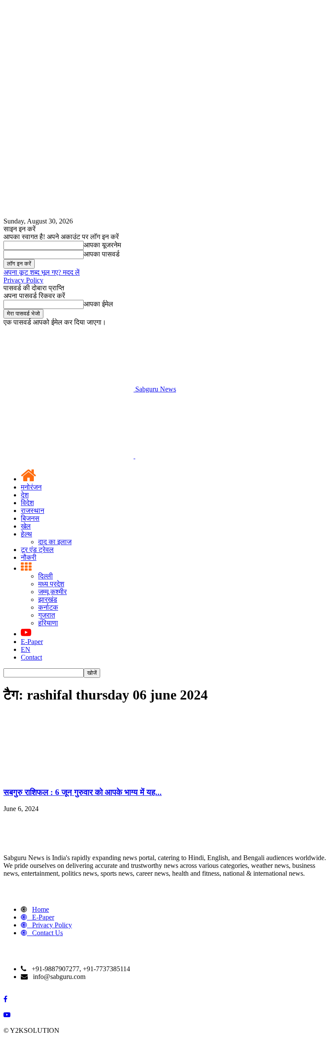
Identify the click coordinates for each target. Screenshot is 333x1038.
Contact (31, 657)
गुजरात (46, 615)
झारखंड (47, 599)
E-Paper (32, 641)
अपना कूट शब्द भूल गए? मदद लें (41, 272)
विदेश (27, 502)
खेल (26, 526)
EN (25, 649)
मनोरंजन (31, 487)
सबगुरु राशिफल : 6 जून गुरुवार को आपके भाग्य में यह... (82, 792)
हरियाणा (48, 623)
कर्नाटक (48, 607)
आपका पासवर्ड (102, 254)
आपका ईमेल (98, 304)
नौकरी (28, 557)
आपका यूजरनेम (102, 245)
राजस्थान (32, 510)
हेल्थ (26, 534)
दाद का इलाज (55, 541)
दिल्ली (45, 576)
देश (25, 495)
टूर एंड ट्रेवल (37, 549)
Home (40, 909)
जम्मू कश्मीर (52, 591)
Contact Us (47, 932)
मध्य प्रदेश (51, 584)
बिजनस (30, 518)
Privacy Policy (23, 280)
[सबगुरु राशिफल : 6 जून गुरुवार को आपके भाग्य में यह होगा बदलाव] (68, 775)
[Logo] (69, 456)
